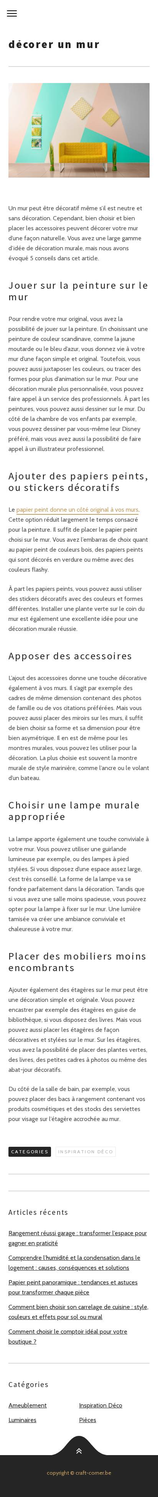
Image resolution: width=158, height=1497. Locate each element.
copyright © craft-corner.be (79, 1472)
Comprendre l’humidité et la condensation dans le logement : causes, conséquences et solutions (74, 1262)
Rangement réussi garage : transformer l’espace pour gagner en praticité (77, 1238)
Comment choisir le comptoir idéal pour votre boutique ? (67, 1336)
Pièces (87, 1420)
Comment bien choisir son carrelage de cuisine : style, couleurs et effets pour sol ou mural (78, 1312)
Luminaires (22, 1420)
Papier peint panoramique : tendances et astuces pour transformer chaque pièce (73, 1287)
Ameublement (27, 1405)
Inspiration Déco (85, 1151)
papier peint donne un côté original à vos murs (77, 509)
